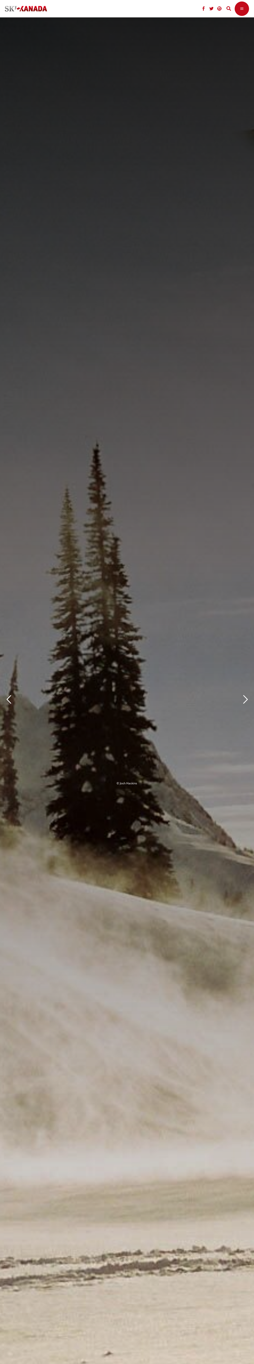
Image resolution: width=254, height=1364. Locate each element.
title (102, 697)
